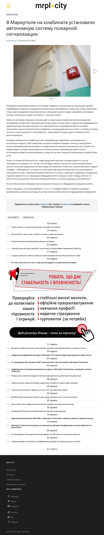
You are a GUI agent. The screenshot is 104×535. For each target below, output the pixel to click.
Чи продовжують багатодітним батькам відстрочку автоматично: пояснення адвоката (45, 434)
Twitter (13, 501)
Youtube (14, 512)
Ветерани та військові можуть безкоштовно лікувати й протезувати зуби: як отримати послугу (48, 348)
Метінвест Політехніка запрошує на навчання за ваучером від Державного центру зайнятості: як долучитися (51, 426)
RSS (11, 517)
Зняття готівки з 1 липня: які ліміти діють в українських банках (35, 227)
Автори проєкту (13, 479)
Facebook (65, 204)
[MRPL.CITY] (51, 6)
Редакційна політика (15, 484)
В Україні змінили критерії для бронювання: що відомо (33, 241)
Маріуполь (12, 14)
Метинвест (13, 217)
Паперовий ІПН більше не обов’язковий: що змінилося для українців (38, 411)
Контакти (10, 474)
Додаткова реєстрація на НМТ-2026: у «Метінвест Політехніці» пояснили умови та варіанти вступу (52, 418)
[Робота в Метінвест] (52, 304)
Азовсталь (48, 189)
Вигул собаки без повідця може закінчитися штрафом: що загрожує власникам (42, 404)
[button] (94, 71)
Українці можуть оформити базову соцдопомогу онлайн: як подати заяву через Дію (44, 383)
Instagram (14, 506)
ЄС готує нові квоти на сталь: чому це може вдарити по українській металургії (44, 263)
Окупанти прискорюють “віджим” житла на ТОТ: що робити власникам (39, 390)
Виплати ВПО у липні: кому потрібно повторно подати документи (37, 234)
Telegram (44, 204)
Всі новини (52, 449)
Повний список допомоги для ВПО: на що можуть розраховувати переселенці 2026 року (46, 248)
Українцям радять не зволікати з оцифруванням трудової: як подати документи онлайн (45, 441)
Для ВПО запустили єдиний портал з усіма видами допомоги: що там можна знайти (44, 397)
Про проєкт (11, 470)
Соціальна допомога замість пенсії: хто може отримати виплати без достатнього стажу (45, 256)
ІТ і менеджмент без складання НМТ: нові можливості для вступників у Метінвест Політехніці (49, 362)
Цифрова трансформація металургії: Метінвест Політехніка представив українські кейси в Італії (51, 355)
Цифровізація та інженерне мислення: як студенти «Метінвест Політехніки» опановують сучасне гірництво (51, 370)
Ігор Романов (11, 41)
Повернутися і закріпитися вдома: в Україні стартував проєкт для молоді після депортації (46, 376)
